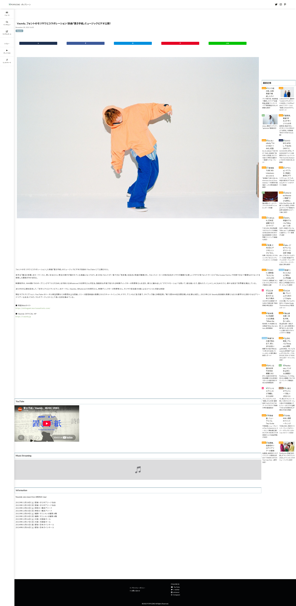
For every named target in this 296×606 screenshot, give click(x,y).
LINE (227, 43)
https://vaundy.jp (23, 316)
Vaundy (19, 31)
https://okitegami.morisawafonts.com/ (33, 308)
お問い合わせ (135, 591)
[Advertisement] (137, 244)
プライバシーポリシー (138, 588)
